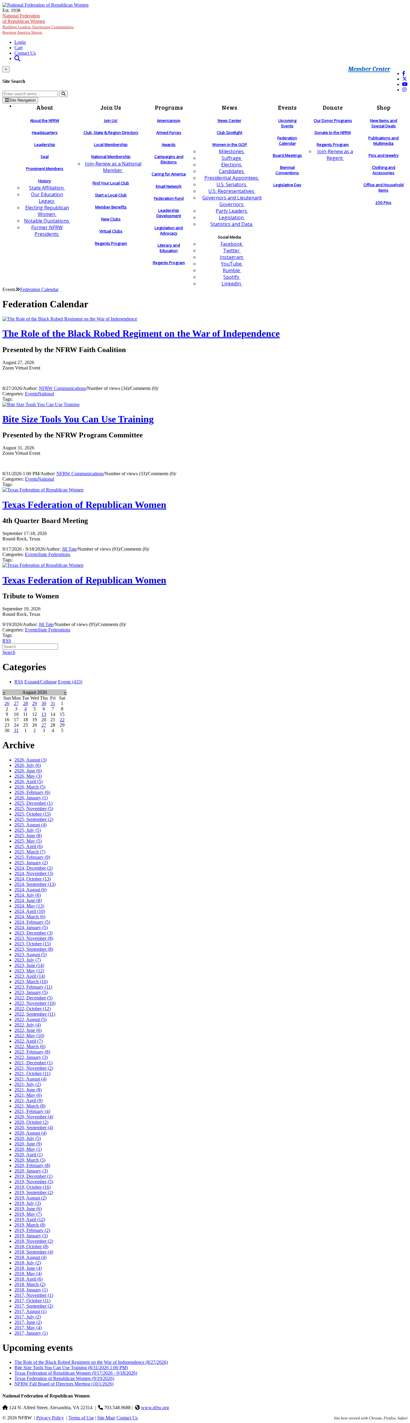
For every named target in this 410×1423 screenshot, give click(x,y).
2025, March (29, 851)
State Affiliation (47, 187)
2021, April (28, 1100)
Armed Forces (168, 132)
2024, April (29, 911)
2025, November (33, 808)
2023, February (33, 987)
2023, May (29, 970)
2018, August (30, 1257)
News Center (229, 120)
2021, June (28, 1089)
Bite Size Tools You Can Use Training (78, 419)
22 (62, 719)
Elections (232, 164)
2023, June (29, 965)
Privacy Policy (50, 1417)
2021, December (33, 1062)
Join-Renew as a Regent (335, 154)
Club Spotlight (229, 132)
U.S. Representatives (231, 191)
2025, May (28, 841)
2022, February (32, 1051)
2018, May (28, 1273)
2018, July (27, 1262)
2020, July (27, 1138)
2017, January (31, 1333)
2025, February (32, 857)
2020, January (31, 1170)
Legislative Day (287, 184)
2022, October (32, 1008)
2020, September (33, 1127)
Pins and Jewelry (384, 155)
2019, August (30, 1197)
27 (16, 703)
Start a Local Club (111, 195)
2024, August (30, 889)
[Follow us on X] (404, 78)
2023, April (29, 976)
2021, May (28, 1095)
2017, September (33, 1306)
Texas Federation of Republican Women (84, 504)
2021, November (33, 1068)
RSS (6, 640)
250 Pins (383, 202)
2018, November (33, 1241)
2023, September (33, 949)
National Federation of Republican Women (38, 24)
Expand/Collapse (40, 681)
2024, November (33, 873)
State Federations (54, 554)
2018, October (31, 1246)
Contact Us (25, 53)
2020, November (33, 1116)
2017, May (28, 1327)
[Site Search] (17, 58)
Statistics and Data (231, 224)
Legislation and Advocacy (169, 230)
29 (34, 703)
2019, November (33, 1181)
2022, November (35, 1003)
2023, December (33, 932)
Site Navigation (22, 100)
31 (52, 703)
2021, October (32, 1073)
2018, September (33, 1251)
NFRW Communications (62, 388)
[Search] (63, 94)
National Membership (111, 156)
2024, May (29, 905)
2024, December (33, 868)
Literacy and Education (169, 247)
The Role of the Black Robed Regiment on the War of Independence (141, 333)
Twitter (232, 250)
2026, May (28, 776)
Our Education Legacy (47, 197)
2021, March (29, 1105)
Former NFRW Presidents (47, 230)
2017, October (32, 1300)
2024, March (29, 916)
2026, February (32, 792)
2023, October (32, 943)
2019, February (32, 1230)
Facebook (232, 244)
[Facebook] (403, 73)
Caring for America (169, 174)
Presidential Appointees (231, 178)
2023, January (31, 992)
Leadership (44, 144)
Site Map (105, 1417)
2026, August (30, 759)
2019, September (33, 1192)
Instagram (232, 257)
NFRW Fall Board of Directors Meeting (63, 1383)
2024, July (27, 895)
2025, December (33, 803)
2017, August (30, 1311)
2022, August (30, 1019)
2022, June (28, 1030)
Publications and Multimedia (383, 140)
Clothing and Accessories (383, 170)
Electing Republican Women (47, 210)
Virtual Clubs (110, 231)
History (44, 181)
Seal (45, 156)
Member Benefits (111, 207)
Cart (18, 47)
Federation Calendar (287, 140)
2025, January (31, 862)
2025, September (33, 819)
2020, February (32, 1165)
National (46, 393)
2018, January (31, 1289)
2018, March (29, 1284)
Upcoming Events (287, 123)
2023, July (27, 959)
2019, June (28, 1208)
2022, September (34, 1014)
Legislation (232, 217)
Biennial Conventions (287, 170)
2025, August (30, 824)
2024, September (35, 884)
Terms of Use (81, 1417)
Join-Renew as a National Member (113, 167)
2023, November (33, 938)
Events (31, 393)
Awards (169, 144)
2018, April (28, 1279)
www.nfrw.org (155, 1407)
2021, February (32, 1111)
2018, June (28, 1268)
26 (7, 703)
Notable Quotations (47, 220)
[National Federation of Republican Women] (45, 5)
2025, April (28, 846)
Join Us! (110, 120)
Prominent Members (44, 168)
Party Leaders (232, 211)
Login (20, 42)
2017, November (33, 1295)
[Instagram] (404, 89)
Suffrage (232, 158)
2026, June (28, 770)
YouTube (232, 263)
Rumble (232, 270)
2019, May (28, 1214)
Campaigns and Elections (168, 159)
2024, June (28, 900)
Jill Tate (69, 549)
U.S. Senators (231, 184)
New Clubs (111, 219)
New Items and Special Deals (383, 123)
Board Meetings (287, 155)
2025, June (28, 835)
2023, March (31, 981)
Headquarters (45, 132)
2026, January (31, 797)
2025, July (27, 830)
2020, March (29, 1160)
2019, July (27, 1203)
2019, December (33, 1176)
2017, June (28, 1322)
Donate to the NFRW (333, 132)
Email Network (169, 186)
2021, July (27, 1084)
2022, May (29, 1035)
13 (43, 714)
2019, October (32, 1187)
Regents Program (111, 243)
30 (43, 703)
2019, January (31, 1235)
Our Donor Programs (333, 120)
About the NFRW (44, 120)
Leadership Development (168, 213)
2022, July (27, 1024)
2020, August (30, 1133)
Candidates (232, 171)
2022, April (28, 1041)
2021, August (30, 1078)
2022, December (33, 997)
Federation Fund (169, 198)
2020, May (28, 1149)
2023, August (30, 954)
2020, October (31, 1122)
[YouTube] (405, 84)
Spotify (231, 277)
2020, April (28, 1154)
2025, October (32, 813)
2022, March (29, 1046)
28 (25, 703)
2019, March (29, 1224)
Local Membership (111, 144)
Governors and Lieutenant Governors (232, 201)
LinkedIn (232, 283)
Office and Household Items (383, 187)
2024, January (31, 927)
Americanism (168, 120)
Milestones (232, 151)
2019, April (29, 1219)
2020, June (28, 1143)
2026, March (29, 786)
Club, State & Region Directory (110, 132)
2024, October (32, 878)
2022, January (31, 1057)
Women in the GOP (229, 144)
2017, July (27, 1316)
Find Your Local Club (110, 183)
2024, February (32, 922)
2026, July (27, 765)
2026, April (28, 781)
